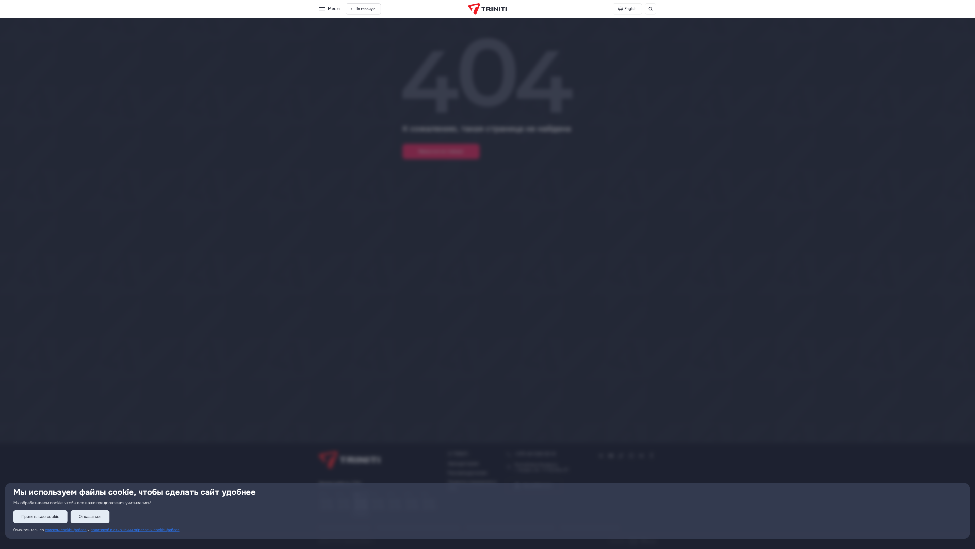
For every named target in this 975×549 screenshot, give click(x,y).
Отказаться (90, 516)
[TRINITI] (487, 8)
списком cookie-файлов (66, 530)
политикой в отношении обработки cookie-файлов (135, 530)
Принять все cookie (40, 516)
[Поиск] (650, 8)
